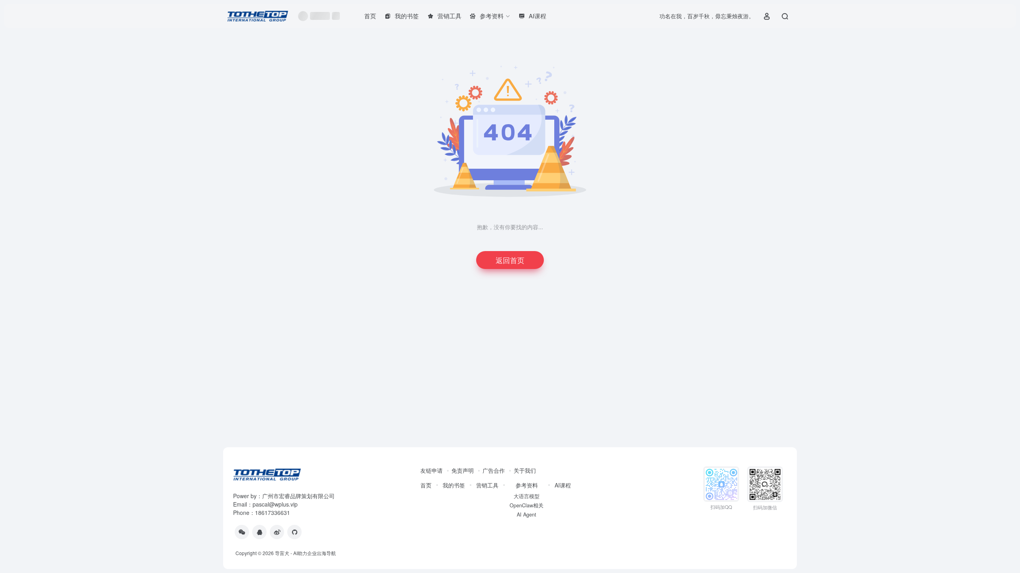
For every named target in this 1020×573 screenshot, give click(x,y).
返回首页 (510, 260)
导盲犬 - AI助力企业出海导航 (305, 553)
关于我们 (525, 470)
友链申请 (431, 470)
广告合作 (494, 470)
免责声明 (462, 470)
